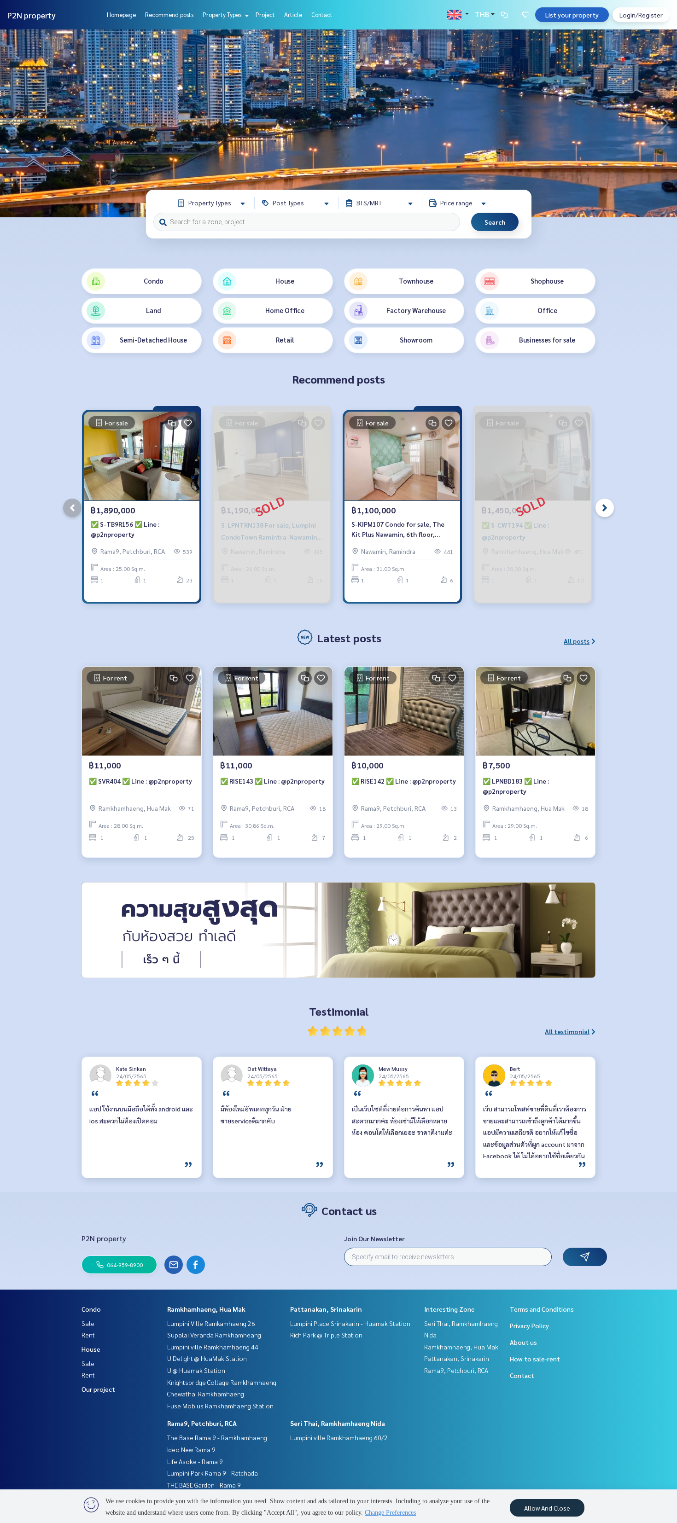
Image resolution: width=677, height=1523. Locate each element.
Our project (98, 1389)
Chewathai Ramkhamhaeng (205, 1393)
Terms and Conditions (542, 1309)
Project (265, 14)
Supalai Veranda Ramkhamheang (214, 1335)
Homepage (121, 14)
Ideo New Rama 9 (191, 1449)
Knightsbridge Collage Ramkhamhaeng (221, 1382)
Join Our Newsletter (374, 1238)
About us (523, 1342)
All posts (576, 641)
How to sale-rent (535, 1358)
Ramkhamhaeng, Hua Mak (206, 1309)
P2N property (31, 15)
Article (293, 14)
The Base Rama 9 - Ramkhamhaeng (217, 1437)
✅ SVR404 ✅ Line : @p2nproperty (140, 781)
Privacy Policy (529, 1325)
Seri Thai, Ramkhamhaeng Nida (337, 1423)
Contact (322, 14)
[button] (663, 123)
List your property (572, 15)
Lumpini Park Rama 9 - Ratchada (212, 1473)
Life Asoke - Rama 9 (195, 1461)
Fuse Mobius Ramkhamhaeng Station (220, 1405)
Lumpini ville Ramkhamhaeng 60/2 (339, 1437)
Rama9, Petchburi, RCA (202, 1423)
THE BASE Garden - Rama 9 (204, 1485)
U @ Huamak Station (196, 1370)
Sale (88, 1323)
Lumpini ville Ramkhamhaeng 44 (212, 1347)
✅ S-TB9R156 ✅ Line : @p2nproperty (125, 529)
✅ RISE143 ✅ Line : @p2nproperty (272, 781)
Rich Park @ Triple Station (326, 1335)
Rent (88, 1335)
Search (494, 222)
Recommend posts (169, 14)
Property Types (223, 14)
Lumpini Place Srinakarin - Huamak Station (350, 1323)
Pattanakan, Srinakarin (326, 1309)
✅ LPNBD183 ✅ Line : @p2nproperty (516, 786)
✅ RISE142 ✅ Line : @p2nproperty (403, 781)
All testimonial (567, 1031)
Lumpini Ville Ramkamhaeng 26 (211, 1323)
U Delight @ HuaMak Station (207, 1358)
